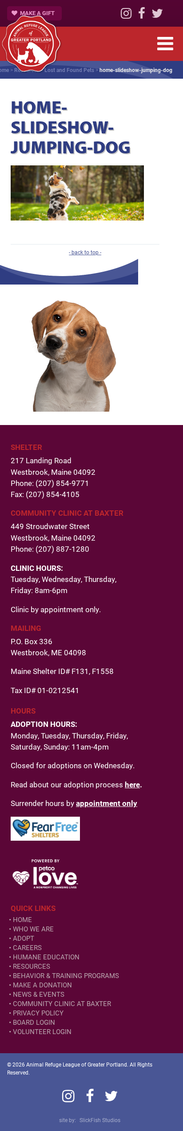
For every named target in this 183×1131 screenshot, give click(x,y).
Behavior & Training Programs (66, 975)
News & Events (38, 994)
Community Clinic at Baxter (62, 1003)
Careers (27, 947)
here (132, 784)
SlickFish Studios (100, 1119)
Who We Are (33, 929)
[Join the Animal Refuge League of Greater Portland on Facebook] (142, 16)
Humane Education (46, 957)
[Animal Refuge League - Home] (31, 43)
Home (22, 919)
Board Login (34, 1022)
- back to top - (85, 252)
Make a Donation (42, 985)
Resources (31, 966)
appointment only (106, 803)
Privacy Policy (38, 1013)
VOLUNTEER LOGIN (42, 1031)
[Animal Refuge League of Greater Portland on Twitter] (157, 16)
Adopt (23, 938)
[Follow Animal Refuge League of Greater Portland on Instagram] (126, 16)
